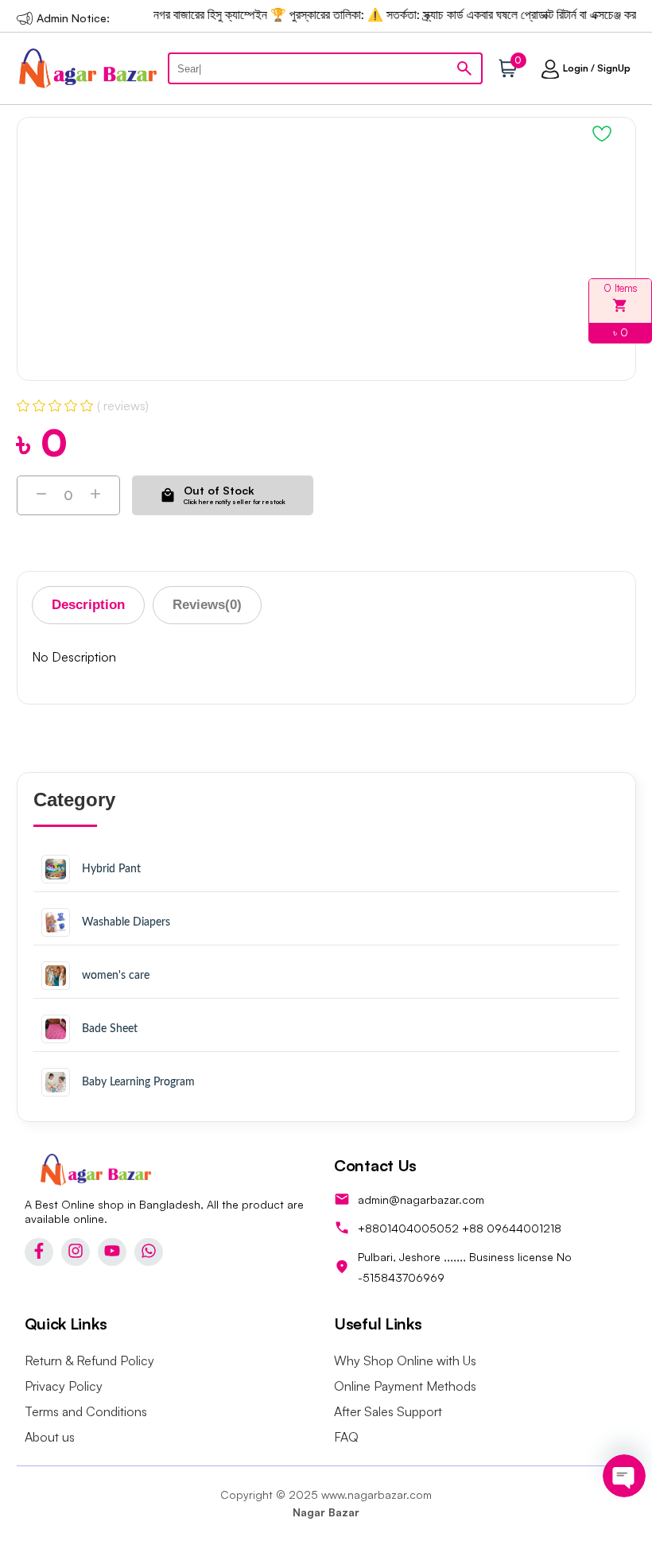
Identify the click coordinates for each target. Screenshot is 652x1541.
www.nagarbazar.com (376, 1494)
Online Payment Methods (405, 1386)
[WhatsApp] (148, 1252)
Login (575, 68)
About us (50, 1437)
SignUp (614, 68)
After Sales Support (388, 1411)
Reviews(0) (207, 604)
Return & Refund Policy (89, 1360)
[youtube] (112, 1252)
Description (88, 604)
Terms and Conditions (86, 1411)
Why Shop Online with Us (405, 1360)
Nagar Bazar (326, 1512)
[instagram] (75, 1252)
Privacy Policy (64, 1386)
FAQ (346, 1437)
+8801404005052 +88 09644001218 (459, 1228)
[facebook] (39, 1252)
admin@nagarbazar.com (421, 1199)
